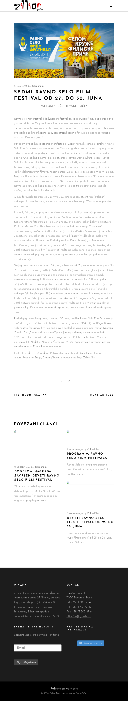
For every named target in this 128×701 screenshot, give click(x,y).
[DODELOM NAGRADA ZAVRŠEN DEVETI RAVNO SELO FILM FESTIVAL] (37, 445)
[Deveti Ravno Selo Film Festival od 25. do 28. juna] (90, 495)
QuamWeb (81, 693)
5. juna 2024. (20, 86)
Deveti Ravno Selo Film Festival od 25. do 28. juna (90, 522)
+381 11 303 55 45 (81, 602)
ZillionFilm (38, 86)
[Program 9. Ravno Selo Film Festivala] (90, 436)
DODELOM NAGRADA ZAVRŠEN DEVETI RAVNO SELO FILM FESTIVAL (37, 475)
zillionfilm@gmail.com (78, 616)
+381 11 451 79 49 (81, 607)
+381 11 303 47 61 (82, 611)
